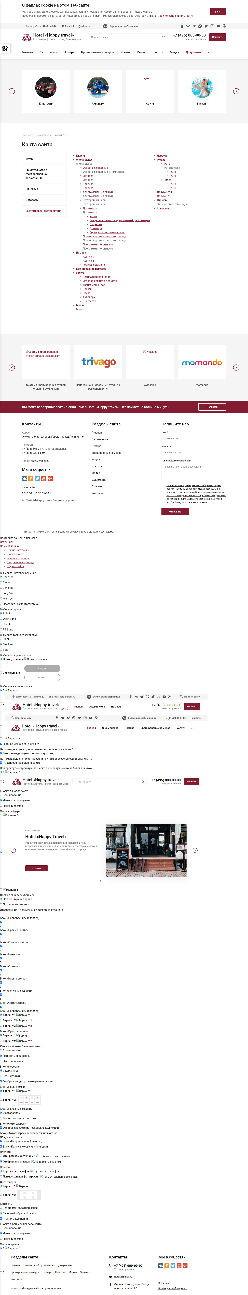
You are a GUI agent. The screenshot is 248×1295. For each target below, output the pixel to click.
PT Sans (8, 629)
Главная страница (18, 558)
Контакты (163, 208)
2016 (173, 175)
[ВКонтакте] (188, 26)
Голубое (8, 593)
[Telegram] (194, 26)
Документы (194, 52)
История (88, 175)
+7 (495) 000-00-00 (189, 35)
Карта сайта (28, 487)
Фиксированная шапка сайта (21, 762)
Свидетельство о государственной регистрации (36, 174)
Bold (5, 649)
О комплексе (48, 52)
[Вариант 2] (104, 852)
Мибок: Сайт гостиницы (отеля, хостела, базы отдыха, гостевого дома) (75, 531)
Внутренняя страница (20, 562)
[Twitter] (206, 26)
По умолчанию (9, 546)
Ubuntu (7, 624)
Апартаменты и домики (98, 192)
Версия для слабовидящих (124, 26)
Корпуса (88, 184)
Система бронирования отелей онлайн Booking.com (46, 386)
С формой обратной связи (19, 1213)
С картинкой (11, 1070)
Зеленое (8, 587)
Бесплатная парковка (97, 276)
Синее (6, 582)
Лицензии (31, 189)
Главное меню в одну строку (21, 743)
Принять (218, 11)
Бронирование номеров (97, 52)
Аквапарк (89, 297)
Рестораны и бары (94, 200)
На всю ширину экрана (17, 899)
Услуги (125, 52)
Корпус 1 (88, 256)
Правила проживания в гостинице (104, 236)
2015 (173, 171)
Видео (167, 179)
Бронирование (12, 795)
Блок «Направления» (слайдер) (22, 1141)
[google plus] (224, 26)
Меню (141, 52)
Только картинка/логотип (19, 1118)
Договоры (31, 200)
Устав (29, 159)
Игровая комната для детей (100, 281)
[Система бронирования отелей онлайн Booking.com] (46, 362)
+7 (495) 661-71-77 (33, 448)
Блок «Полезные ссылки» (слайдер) (25, 1146)
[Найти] (164, 37)
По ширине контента (16, 904)
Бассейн (88, 289)
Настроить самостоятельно (20, 604)
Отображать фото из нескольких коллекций (31, 1127)
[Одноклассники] (182, 26)
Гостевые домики (94, 264)
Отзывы (162, 200)
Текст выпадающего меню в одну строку (29, 753)
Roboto (7, 613)
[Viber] (212, 26)
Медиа (174, 52)
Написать (217, 37)
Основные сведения (95, 167)
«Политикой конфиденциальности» (171, 15)
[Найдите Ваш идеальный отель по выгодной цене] (98, 362)
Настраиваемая (13, 805)
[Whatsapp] (200, 26)
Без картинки (11, 1076)
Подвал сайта (15, 566)
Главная (27, 52)
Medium (8, 644)
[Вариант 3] (10, 890)
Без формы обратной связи (20, 1207)
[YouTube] (218, 26)
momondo (202, 385)
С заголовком (11, 1113)
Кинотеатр (89, 301)
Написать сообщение (16, 800)
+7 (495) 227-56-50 (33, 452)
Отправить (175, 511)
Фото (167, 163)
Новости (157, 52)
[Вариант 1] (10, 815)
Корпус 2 (88, 260)
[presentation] (12, 91)
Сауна (86, 293)
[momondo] (202, 362)
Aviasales (150, 385)
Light (6, 639)
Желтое (7, 598)
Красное (8, 577)
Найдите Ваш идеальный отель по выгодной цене (98, 386)
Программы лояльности (98, 244)
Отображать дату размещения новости (28, 1081)
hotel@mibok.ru (81, 26)
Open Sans (9, 618)
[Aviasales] (150, 362)
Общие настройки (18, 550)
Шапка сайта (15, 554)
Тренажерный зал (94, 285)
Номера (69, 52)
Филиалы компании (15, 1218)
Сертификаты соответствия (43, 210)
